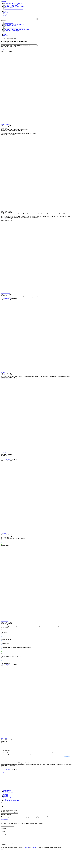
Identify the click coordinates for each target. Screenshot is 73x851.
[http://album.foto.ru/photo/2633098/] (1, 654)
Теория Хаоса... (4, 621)
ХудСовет (5, 794)
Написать (3, 844)
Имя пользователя (5, 825)
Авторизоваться (4, 819)
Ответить (3, 135)
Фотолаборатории (17, 3)
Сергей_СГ (3, 452)
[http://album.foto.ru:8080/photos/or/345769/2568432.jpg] (1, 542)
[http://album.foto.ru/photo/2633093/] (1, 644)
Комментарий (4, 834)
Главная (5, 34)
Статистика (6, 796)
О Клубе (5, 791)
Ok (1, 849)
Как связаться (6, 795)
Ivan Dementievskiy (5, 124)
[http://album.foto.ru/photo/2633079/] (1, 636)
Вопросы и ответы (18, 9)
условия (27, 847)
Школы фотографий (19, 6)
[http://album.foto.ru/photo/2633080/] (1, 640)
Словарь (11, 7)
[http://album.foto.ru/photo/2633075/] (1, 630)
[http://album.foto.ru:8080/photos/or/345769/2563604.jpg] (1, 541)
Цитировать (8, 135)
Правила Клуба (7, 790)
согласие (35, 847)
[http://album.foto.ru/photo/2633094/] (1, 651)
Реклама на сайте (7, 797)
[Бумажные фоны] (36, 787)
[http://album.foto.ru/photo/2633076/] (1, 634)
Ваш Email (3, 828)
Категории (3, 20)
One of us (3, 210)
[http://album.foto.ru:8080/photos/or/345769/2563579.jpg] (1, 540)
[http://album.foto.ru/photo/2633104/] (1, 658)
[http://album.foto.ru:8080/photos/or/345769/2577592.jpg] (1, 544)
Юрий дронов (4, 533)
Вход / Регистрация (8, 792)
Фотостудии (14, 5)
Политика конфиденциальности (11, 800)
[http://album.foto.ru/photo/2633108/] (1, 660)
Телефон (3, 831)
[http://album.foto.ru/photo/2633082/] (1, 648)
